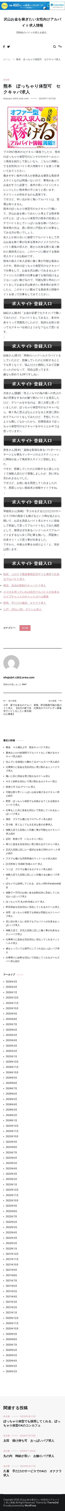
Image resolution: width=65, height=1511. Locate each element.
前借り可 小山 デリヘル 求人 (20, 786)
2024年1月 (11, 1120)
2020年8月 (11, 1339)
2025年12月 (12, 997)
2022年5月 (11, 1227)
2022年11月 (12, 1195)
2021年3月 (11, 1302)
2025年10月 (12, 1008)
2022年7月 (11, 1216)
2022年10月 (12, 1200)
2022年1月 (11, 1248)
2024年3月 (11, 1109)
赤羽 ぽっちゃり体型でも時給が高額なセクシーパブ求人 (33, 914)
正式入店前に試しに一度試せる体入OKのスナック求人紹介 (33, 851)
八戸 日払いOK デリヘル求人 (22, 609)
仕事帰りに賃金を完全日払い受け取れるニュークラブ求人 (33, 769)
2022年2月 (11, 1243)
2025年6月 (11, 1029)
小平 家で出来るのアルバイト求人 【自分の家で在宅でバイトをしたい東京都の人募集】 (17, 707)
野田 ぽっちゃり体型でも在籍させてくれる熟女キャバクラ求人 (33, 803)
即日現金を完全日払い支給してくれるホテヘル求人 (33, 907)
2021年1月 (11, 1312)
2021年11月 (12, 1259)
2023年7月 (11, 1152)
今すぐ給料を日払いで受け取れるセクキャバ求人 (31, 781)
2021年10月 (12, 1264)
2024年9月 (11, 1077)
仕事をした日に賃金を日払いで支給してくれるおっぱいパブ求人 (33, 812)
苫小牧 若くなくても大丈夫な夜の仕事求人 (29, 824)
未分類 (6, 80)
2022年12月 (12, 1189)
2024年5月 (11, 1099)
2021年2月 (11, 1307)
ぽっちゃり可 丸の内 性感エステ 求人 (25, 901)
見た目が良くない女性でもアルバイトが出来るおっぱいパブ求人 (33, 923)
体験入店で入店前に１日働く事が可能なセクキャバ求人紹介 (33, 832)
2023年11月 (12, 1131)
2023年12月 (12, 1126)
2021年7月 (11, 1280)
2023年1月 (11, 1184)
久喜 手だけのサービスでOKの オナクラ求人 (32, 1473)
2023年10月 (12, 1136)
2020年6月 (11, 1350)
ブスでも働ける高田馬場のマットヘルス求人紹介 (31, 858)
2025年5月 (11, 1035)
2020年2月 (11, 1371)
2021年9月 (11, 1270)
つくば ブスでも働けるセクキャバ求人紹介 (29, 869)
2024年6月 (11, 1093)
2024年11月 (12, 1067)
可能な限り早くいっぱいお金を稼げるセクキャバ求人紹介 (33, 794)
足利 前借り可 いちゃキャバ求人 (24, 839)
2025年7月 (11, 1024)
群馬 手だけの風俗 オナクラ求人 (24, 603)
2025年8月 (11, 1019)
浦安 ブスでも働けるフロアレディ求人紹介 (29, 819)
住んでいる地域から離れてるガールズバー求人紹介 (33, 761)
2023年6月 (11, 1157)
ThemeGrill (52, 1502)
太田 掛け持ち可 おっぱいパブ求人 (28, 1440)
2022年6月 (11, 1222)
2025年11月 (12, 1003)
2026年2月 (11, 987)
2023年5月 (11, 1163)
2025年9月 (11, 1013)
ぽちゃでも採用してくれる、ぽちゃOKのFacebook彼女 (33, 885)
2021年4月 (11, 1296)
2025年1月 (11, 1056)
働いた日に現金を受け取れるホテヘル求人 (28, 776)
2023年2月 (11, 1179)
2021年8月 (11, 1275)
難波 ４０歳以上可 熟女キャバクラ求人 (28, 747)
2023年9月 (11, 1142)
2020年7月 (11, 1344)
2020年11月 (12, 1323)
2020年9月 (11, 1334)
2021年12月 (12, 1254)
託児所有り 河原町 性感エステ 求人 (24, 864)
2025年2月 (11, 1051)
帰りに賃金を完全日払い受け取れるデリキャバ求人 (33, 844)
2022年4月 (11, 1232)
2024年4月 (11, 1104)
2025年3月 (11, 1045)
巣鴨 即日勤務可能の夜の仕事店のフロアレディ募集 (48, 704)
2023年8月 (11, 1147)
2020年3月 (11, 1366)
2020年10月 (12, 1328)
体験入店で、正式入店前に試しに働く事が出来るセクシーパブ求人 (33, 932)
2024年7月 (11, 1088)
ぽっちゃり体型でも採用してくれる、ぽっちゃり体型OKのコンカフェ (31, 1423)
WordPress (30, 1505)
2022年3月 (11, 1238)
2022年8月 (11, 1211)
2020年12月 (12, 1318)
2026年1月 (11, 992)
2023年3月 (11, 1173)
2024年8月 (11, 1083)
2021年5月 (11, 1291)
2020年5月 (11, 1355)
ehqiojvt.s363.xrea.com (16, 98)
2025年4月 (11, 1040)
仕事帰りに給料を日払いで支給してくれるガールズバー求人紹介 (33, 959)
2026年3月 (11, 981)
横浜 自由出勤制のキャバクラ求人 (24, 585)
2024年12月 (12, 1061)
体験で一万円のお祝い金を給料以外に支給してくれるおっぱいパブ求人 (33, 894)
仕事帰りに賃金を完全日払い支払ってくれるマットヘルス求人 (33, 941)
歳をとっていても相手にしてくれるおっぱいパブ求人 (33, 950)
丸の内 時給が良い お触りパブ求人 (28, 1456)
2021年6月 (11, 1286)
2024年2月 (11, 1115)
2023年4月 (11, 1168)
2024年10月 (12, 1072)
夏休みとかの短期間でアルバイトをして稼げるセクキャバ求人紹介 (33, 754)
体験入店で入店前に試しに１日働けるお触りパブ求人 (33, 876)
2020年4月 (11, 1360)
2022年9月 (11, 1205)
